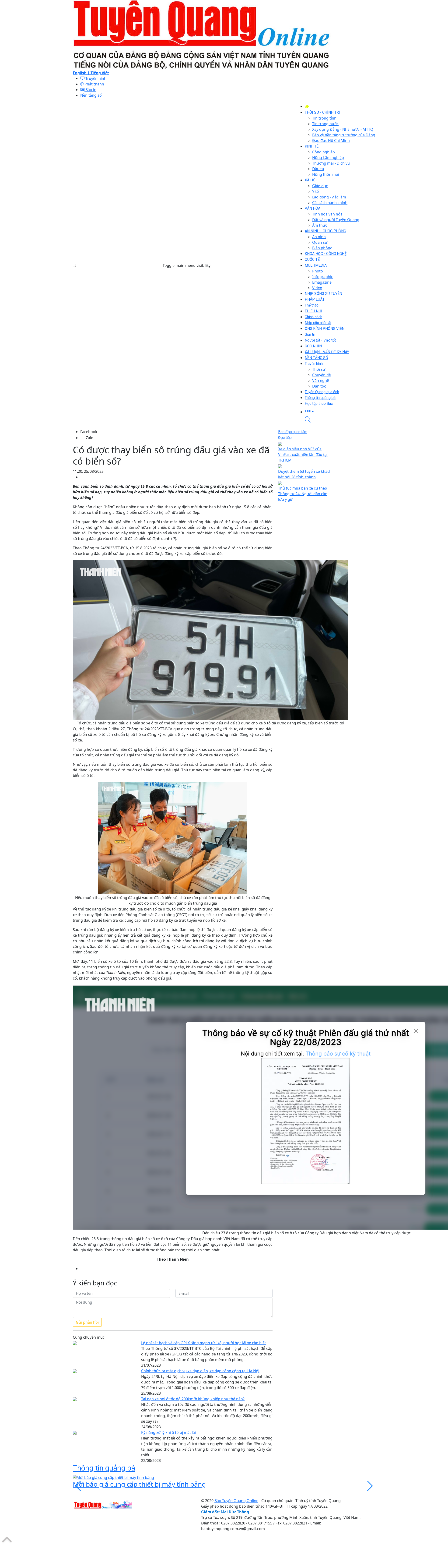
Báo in (90, 89)
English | (82, 72)
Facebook (88, 431)
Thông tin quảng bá (104, 1468)
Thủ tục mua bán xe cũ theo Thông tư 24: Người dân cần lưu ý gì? (302, 494)
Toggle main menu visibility (186, 265)
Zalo (89, 437)
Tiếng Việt (100, 72)
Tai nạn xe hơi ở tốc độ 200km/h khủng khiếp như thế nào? (193, 1398)
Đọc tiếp (285, 437)
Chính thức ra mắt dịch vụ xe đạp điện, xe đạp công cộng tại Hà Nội (200, 1370)
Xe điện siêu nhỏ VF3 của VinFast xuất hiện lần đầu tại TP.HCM (303, 454)
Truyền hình (95, 78)
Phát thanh (94, 84)
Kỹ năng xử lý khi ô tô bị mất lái (168, 1432)
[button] (340, 411)
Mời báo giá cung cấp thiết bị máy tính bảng (139, 1484)
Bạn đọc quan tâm (292, 432)
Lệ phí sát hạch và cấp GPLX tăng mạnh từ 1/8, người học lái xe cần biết (203, 1342)
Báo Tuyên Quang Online (236, 1500)
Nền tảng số (91, 95)
